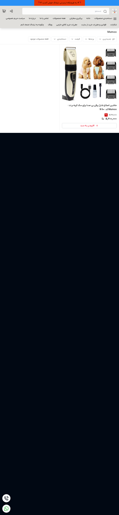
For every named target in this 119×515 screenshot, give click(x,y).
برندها (91, 39)
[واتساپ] (6, 509)
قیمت (77, 39)
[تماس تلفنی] (6, 498)
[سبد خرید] (4, 11)
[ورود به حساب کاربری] (11, 11)
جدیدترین (107, 39)
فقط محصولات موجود (39, 39)
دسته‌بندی (61, 39)
